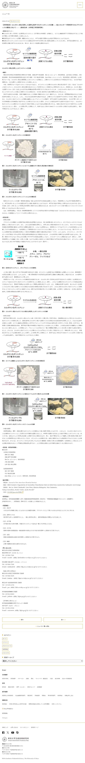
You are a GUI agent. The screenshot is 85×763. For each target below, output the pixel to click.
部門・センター (21, 687)
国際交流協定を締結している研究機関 (39, 704)
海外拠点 (4, 704)
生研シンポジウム (57, 704)
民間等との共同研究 (7, 695)
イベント (5, 642)
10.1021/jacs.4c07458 (14, 492)
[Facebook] (3, 732)
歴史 (32, 678)
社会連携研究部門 (20, 695)
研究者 (4, 687)
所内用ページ (34, 727)
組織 (27, 678)
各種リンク (5, 727)
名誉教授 (39, 687)
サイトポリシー (24, 727)
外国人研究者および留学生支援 (17, 704)
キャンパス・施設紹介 (42, 678)
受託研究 (30, 695)
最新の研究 (11, 687)
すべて (5, 638)
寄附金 (44, 695)
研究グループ (31, 687)
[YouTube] (12, 732)
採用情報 (5, 649)
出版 (51, 678)
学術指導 (37, 695)
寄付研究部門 (51, 695)
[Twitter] (8, 732)
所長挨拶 (13, 678)
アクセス (5, 718)
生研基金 (60, 695)
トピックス (6, 652)
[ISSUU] (17, 732)
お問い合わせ (14, 727)
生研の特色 (5, 678)
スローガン (21, 678)
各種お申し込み (69, 695)
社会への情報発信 (67, 678)
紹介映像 (57, 678)
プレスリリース (7, 645)
